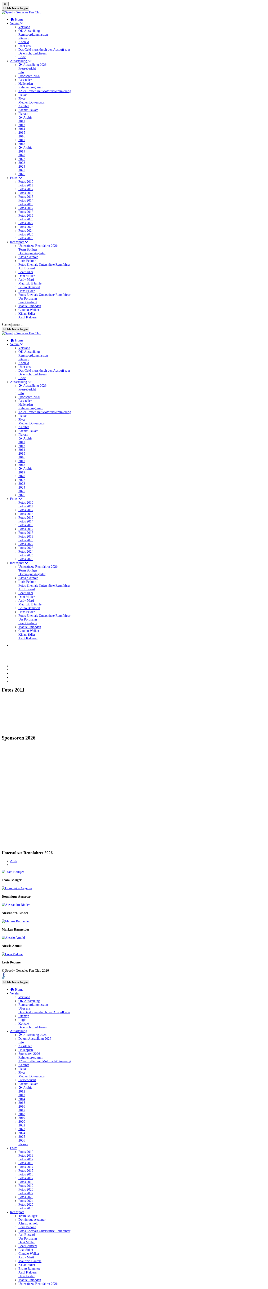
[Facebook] (4, 974)
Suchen (7, 324)
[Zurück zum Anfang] (5, 4)
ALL (13, 861)
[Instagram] (4, 978)
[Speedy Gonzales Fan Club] (21, 12)
